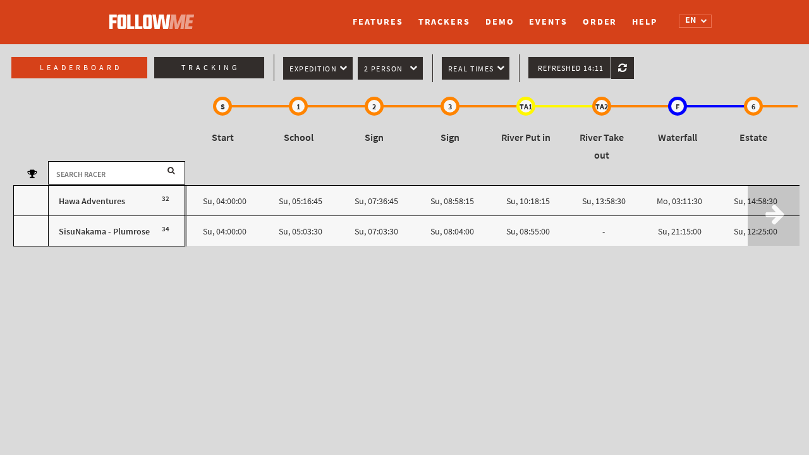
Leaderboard (81, 68)
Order (600, 22)
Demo (499, 22)
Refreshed (571, 68)
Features (378, 22)
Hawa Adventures (92, 201)
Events (548, 22)
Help (644, 22)
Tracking (210, 68)
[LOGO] (154, 16)
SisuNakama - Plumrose (104, 232)
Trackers (444, 22)
